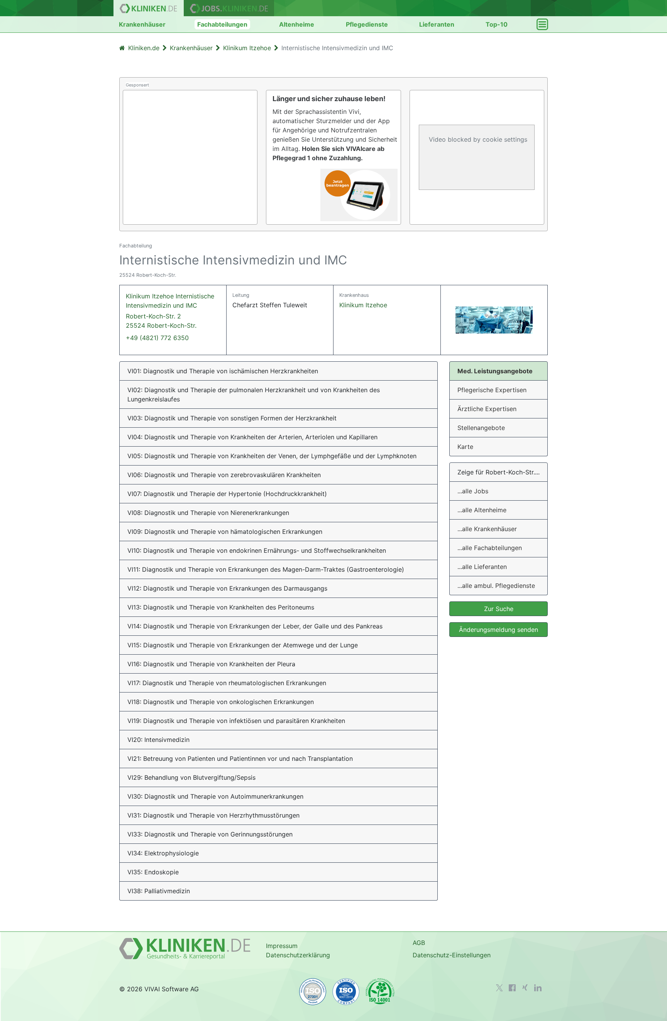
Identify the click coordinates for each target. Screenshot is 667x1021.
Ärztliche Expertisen (486, 409)
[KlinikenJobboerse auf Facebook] (512, 987)
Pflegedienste (367, 24)
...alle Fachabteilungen (489, 548)
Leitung (240, 295)
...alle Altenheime (481, 510)
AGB (419, 942)
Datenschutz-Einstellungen (452, 955)
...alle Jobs (472, 491)
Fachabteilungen (222, 24)
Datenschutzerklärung (298, 955)
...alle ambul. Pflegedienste (496, 585)
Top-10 (497, 24)
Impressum (282, 946)
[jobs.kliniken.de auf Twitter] (499, 987)
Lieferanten (436, 24)
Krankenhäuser (142, 24)
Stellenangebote (481, 428)
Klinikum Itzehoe (363, 305)
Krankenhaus (354, 295)
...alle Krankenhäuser (487, 529)
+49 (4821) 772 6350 (157, 338)
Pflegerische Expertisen (491, 390)
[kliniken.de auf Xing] (525, 987)
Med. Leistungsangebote (495, 371)
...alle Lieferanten (482, 567)
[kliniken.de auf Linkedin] (538, 987)
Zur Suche (498, 609)
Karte (465, 446)
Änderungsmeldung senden (498, 629)
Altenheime (296, 24)
